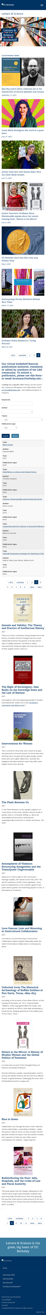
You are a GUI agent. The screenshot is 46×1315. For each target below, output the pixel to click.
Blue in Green (8, 445)
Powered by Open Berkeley (11, 1297)
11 (27, 1223)
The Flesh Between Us (15, 802)
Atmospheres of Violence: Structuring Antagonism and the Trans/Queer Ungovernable (21, 866)
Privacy (4, 1305)
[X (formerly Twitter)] (4, 1264)
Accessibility (6, 1300)
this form (36, 375)
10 (21, 1223)
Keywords (6, 400)
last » (40, 587)
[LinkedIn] (8, 1264)
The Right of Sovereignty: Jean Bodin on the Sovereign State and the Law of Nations (22, 689)
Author (5, 408)
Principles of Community (11, 1286)
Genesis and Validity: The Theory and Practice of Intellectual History (23, 626)
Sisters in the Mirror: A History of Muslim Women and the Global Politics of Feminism (22, 1054)
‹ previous (23, 355)
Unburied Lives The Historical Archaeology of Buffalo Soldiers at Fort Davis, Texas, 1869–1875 (22, 990)
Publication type (9, 424)
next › (33, 587)
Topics (4, 416)
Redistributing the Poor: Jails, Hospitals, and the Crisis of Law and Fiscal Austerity (21, 1180)
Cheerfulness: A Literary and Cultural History (20, 472)
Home (5, 1268)
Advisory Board (8, 1279)
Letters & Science (12, 14)
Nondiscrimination (8, 1302)
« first (14, 355)
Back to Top (40, 1312)
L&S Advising (8, 1282)
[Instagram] (12, 1264)
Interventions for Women (17, 743)
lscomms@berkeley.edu (27, 378)
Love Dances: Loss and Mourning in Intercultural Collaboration (22, 929)
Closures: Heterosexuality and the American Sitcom (22, 499)
